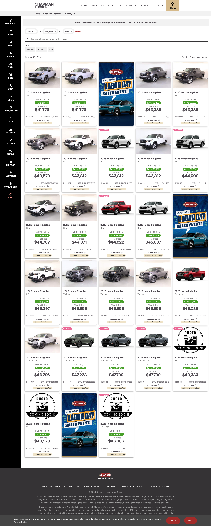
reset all (78, 31)
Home (84, 5)
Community (110, 486)
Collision (146, 5)
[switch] (30, 49)
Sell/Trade (130, 5)
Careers (123, 486)
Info (158, 5)
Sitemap (152, 486)
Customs (164, 486)
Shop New (97, 5)
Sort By (185, 57)
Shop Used (113, 5)
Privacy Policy (138, 486)
